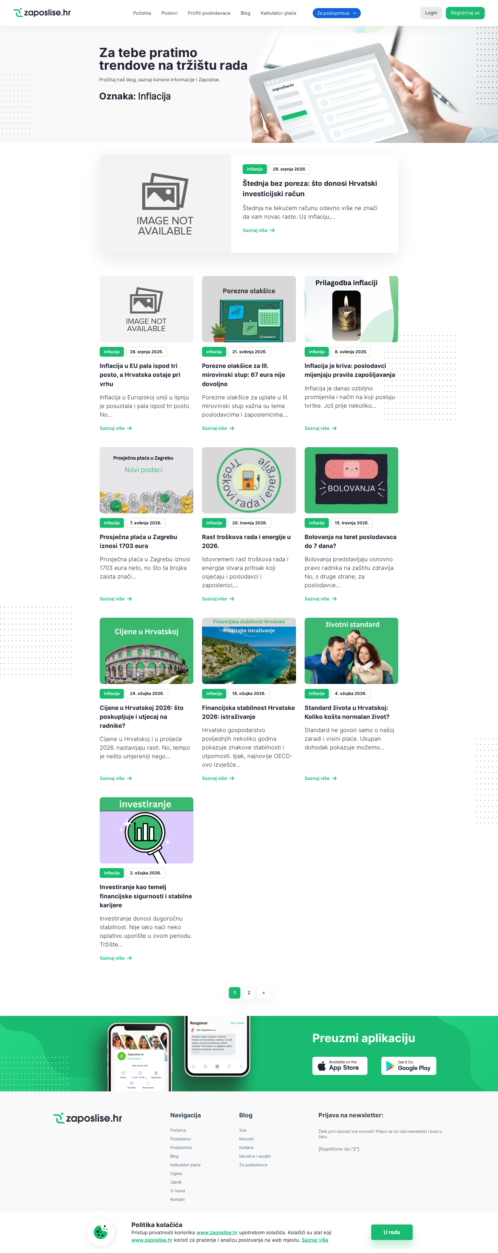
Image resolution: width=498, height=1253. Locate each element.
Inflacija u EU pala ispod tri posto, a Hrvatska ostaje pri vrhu (140, 374)
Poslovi (169, 13)
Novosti (246, 1139)
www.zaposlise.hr (217, 1232)
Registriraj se (465, 13)
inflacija (255, 169)
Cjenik (176, 1182)
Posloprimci (181, 1147)
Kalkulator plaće (278, 13)
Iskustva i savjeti (254, 1156)
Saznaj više (255, 230)
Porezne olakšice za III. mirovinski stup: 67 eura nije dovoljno (243, 374)
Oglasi (176, 1173)
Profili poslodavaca (209, 13)
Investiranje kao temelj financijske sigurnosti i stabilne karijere (146, 895)
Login (431, 13)
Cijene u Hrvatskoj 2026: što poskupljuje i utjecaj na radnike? (142, 716)
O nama (177, 1190)
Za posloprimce (333, 13)
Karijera (246, 1147)
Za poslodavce (253, 1165)
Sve (242, 1130)
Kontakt (177, 1199)
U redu (392, 1232)
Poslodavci (180, 1139)
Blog (245, 13)
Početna (142, 13)
